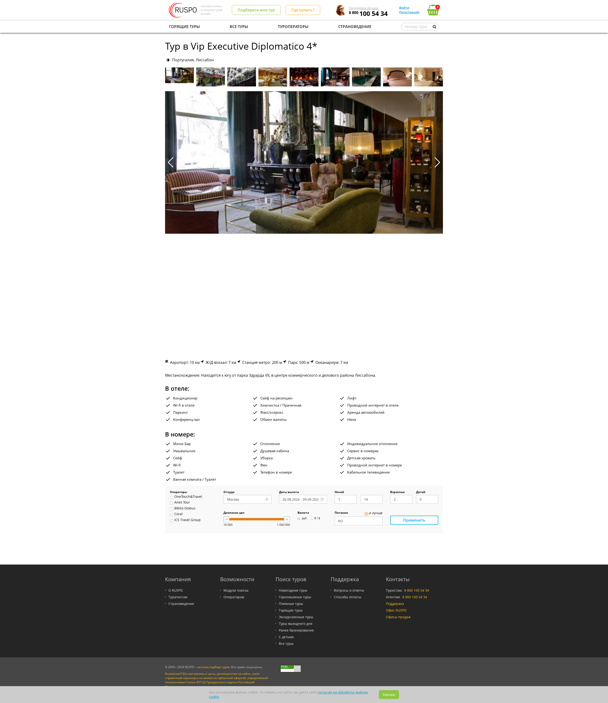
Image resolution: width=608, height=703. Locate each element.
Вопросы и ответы (349, 590)
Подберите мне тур (256, 10)
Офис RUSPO (396, 610)
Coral (178, 514)
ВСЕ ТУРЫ (239, 26)
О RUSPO (175, 590)
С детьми (286, 637)
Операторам (233, 597)
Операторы (178, 492)
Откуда (228, 492)
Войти (404, 7)
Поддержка (395, 603)
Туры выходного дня (295, 623)
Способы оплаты (347, 597)
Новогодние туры (293, 590)
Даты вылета (289, 492)
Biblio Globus (184, 508)
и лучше (376, 513)
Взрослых (397, 492)
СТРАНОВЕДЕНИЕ (354, 26)
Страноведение (181, 603)
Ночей (339, 492)
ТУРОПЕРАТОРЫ (293, 26)
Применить (414, 520)
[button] (437, 162)
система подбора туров (213, 667)
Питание (341, 513)
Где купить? (302, 10)
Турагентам (177, 597)
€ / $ (317, 518)
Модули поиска (235, 590)
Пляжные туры (291, 603)
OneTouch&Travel (188, 497)
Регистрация (409, 12)
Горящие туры (291, 610)
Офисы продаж (398, 617)
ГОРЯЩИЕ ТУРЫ (184, 26)
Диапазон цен (233, 513)
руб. (304, 518)
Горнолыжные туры (295, 597)
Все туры (286, 643)
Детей (420, 492)
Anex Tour (182, 502)
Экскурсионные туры (296, 617)
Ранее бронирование (296, 630)
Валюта (303, 513)
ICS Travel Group (187, 520)
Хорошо (389, 694)
